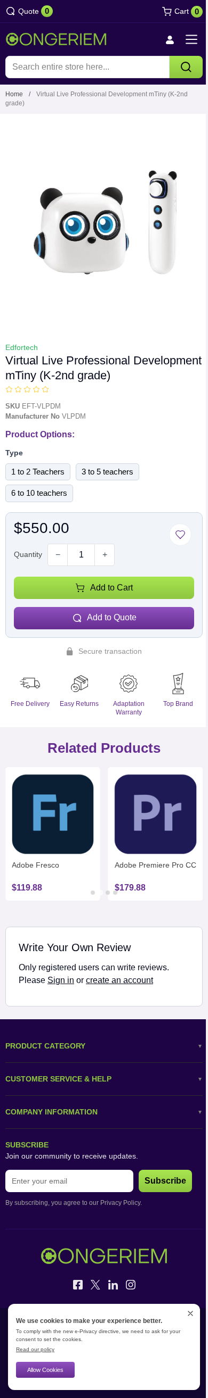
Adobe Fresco (35, 865)
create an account (119, 980)
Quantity (28, 554)
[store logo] (56, 39)
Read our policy (35, 1349)
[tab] (93, 893)
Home (14, 94)
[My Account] (169, 39)
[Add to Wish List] (180, 534)
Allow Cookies (45, 1370)
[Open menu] (191, 39)
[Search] (186, 67)
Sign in (60, 980)
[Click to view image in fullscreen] (104, 222)
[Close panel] (190, 1313)
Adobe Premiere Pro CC (155, 865)
